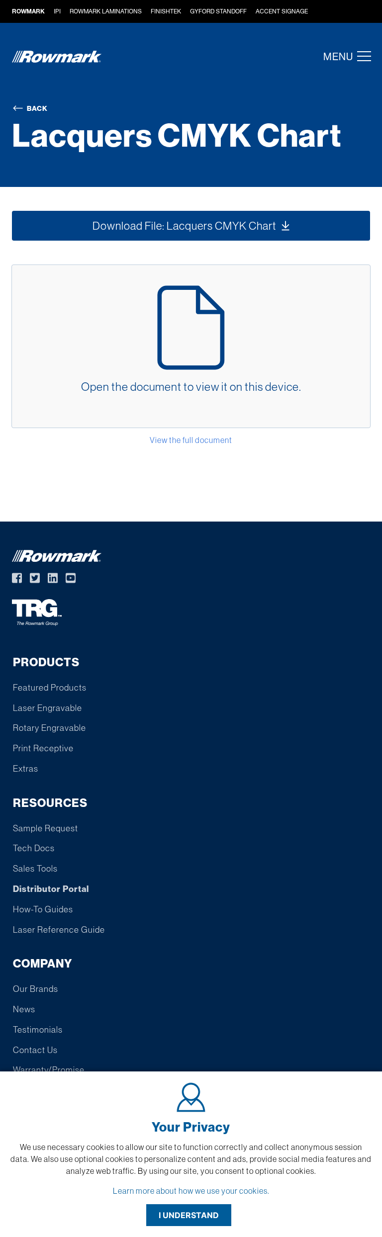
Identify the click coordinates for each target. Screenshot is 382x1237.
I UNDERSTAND (189, 1215)
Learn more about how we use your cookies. (191, 1191)
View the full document (191, 440)
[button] (361, 56)
